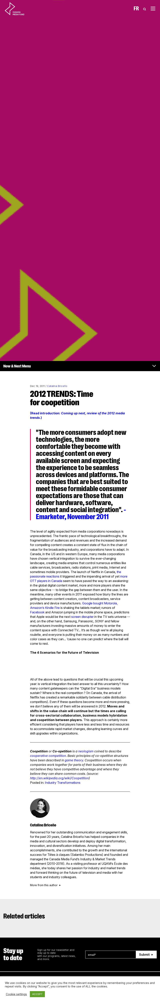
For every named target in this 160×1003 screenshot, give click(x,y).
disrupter (88, 617)
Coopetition (80, 778)
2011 (102, 517)
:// (37, 778)
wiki (67, 778)
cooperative (39, 756)
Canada (56, 581)
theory (78, 760)
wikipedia (50, 778)
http (33, 778)
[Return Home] (18, 8)
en (41, 778)
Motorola (110, 603)
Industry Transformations (62, 783)
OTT (33, 581)
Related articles (24, 916)
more (123, 576)
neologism (85, 751)
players (42, 581)
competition (57, 756)
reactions (52, 576)
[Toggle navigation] (153, 9)
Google (87, 603)
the (119, 572)
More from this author (44, 885)
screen (76, 617)
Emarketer (50, 517)
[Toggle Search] (144, 8)
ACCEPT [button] (37, 994)
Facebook (37, 612)
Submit (144, 954)
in (49, 581)
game (69, 760)
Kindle (49, 608)
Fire (57, 608)
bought (98, 603)
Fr (136, 8)
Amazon (36, 608)
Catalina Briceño (57, 386)
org (60, 778)
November (81, 517)
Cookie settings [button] (16, 994)
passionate (37, 576)
